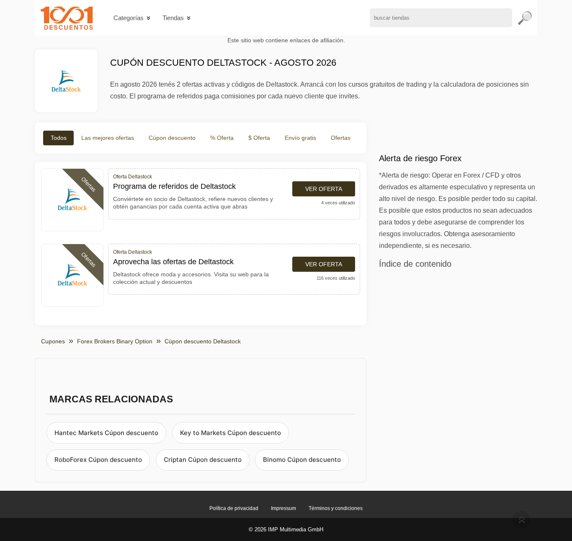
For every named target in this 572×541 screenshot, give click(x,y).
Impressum (283, 508)
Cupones (53, 341)
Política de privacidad (233, 508)
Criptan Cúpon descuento (203, 460)
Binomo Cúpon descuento (302, 460)
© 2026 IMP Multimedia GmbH (286, 529)
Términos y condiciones (336, 508)
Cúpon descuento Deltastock (203, 341)
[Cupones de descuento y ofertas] (67, 17)
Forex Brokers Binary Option (114, 341)
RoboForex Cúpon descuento (98, 460)
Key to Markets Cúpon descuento (230, 433)
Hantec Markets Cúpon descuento (106, 433)
